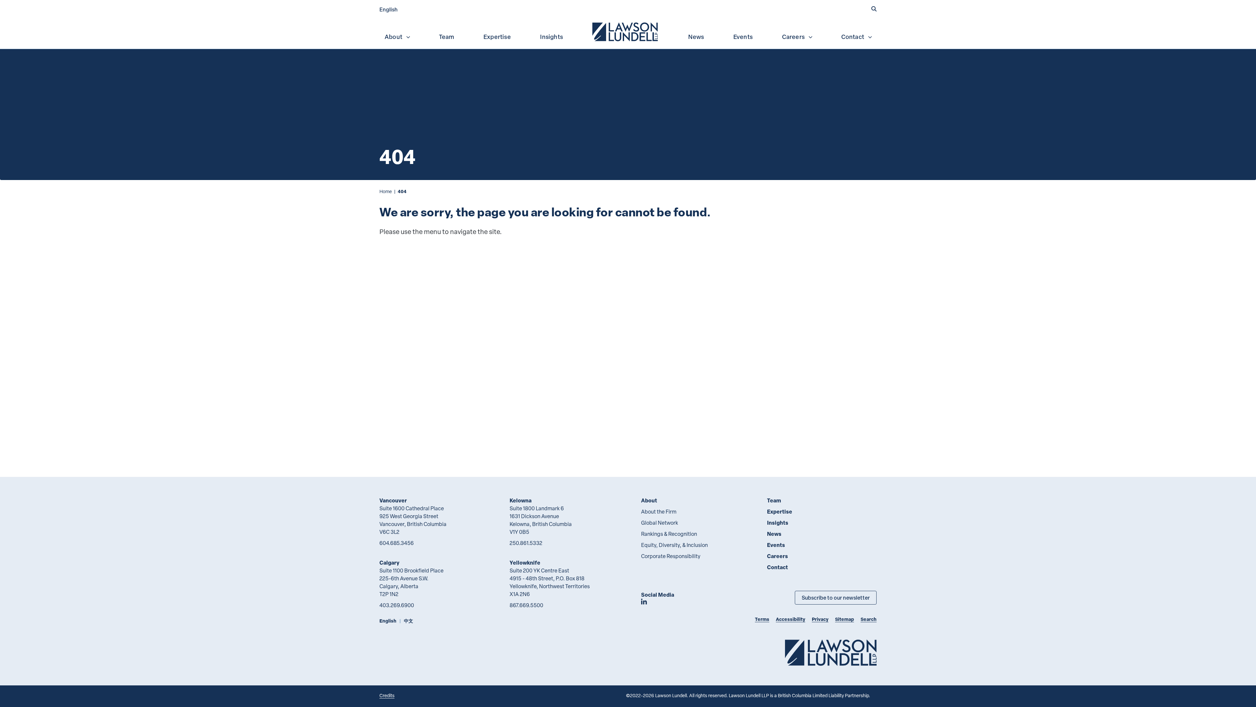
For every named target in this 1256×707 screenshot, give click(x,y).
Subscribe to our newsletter (836, 597)
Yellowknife (525, 562)
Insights (551, 36)
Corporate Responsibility (670, 556)
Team (446, 36)
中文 (408, 620)
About (393, 36)
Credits (386, 695)
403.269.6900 (396, 605)
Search (869, 619)
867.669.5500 (526, 605)
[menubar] (628, 31)
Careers (793, 36)
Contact (852, 36)
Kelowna (521, 500)
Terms (762, 619)
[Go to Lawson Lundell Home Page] (831, 652)
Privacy (820, 619)
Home (385, 191)
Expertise (497, 36)
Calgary (389, 562)
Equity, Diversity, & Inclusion (674, 545)
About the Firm (658, 511)
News (696, 36)
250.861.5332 (526, 543)
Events (743, 36)
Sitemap (844, 619)
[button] (874, 9)
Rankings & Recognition (669, 533)
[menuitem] (625, 31)
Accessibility (790, 619)
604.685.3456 (396, 543)
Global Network (659, 522)
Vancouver (393, 500)
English (388, 9)
